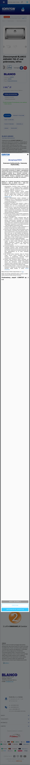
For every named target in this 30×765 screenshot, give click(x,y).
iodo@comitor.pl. (8, 196)
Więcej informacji (15, 601)
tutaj (23, 271)
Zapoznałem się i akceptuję (15, 609)
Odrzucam (15, 605)
